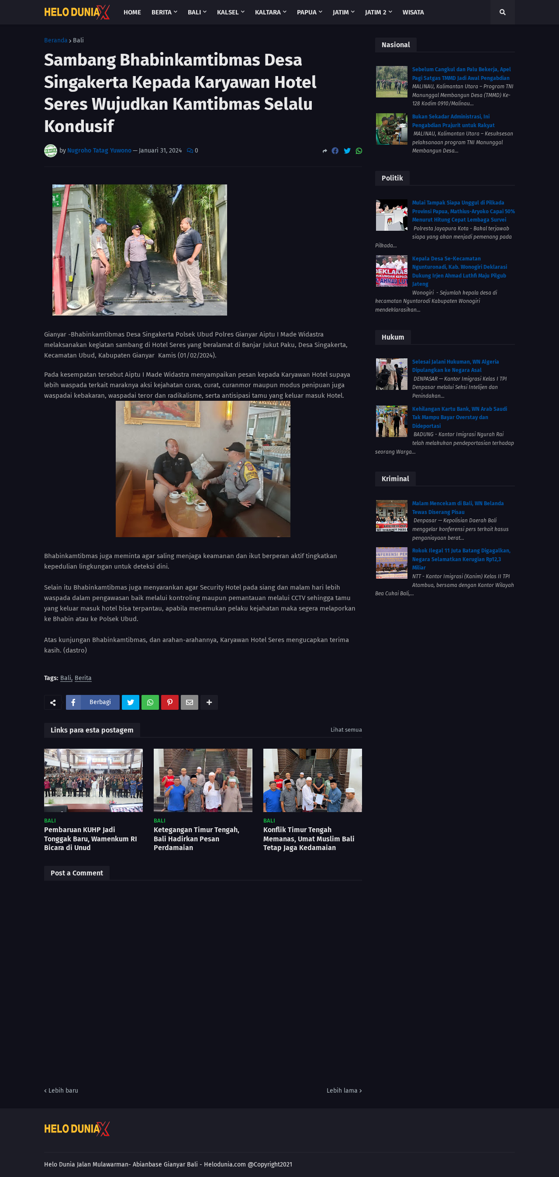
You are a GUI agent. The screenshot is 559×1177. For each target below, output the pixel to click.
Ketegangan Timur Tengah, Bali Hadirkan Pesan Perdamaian (196, 839)
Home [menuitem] (132, 12)
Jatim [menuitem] (341, 12)
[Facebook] (334, 151)
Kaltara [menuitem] (268, 12)
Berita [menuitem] (162, 12)
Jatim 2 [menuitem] (375, 12)
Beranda (56, 41)
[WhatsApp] (359, 151)
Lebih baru (63, 1090)
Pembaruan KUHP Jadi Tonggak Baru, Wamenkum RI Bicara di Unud (90, 839)
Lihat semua (346, 729)
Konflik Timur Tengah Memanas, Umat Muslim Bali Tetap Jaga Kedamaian (309, 839)
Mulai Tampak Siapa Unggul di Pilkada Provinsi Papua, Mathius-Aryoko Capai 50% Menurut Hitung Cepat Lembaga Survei (463, 211)
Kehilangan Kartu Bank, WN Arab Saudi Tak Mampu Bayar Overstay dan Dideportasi (459, 417)
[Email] (189, 702)
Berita (83, 678)
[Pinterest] (170, 702)
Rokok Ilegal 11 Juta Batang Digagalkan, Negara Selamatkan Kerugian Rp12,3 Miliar (461, 559)
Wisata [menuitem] (413, 12)
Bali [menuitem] (194, 12)
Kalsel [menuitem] (228, 12)
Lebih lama (342, 1090)
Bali (78, 41)
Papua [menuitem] (307, 12)
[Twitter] (347, 151)
